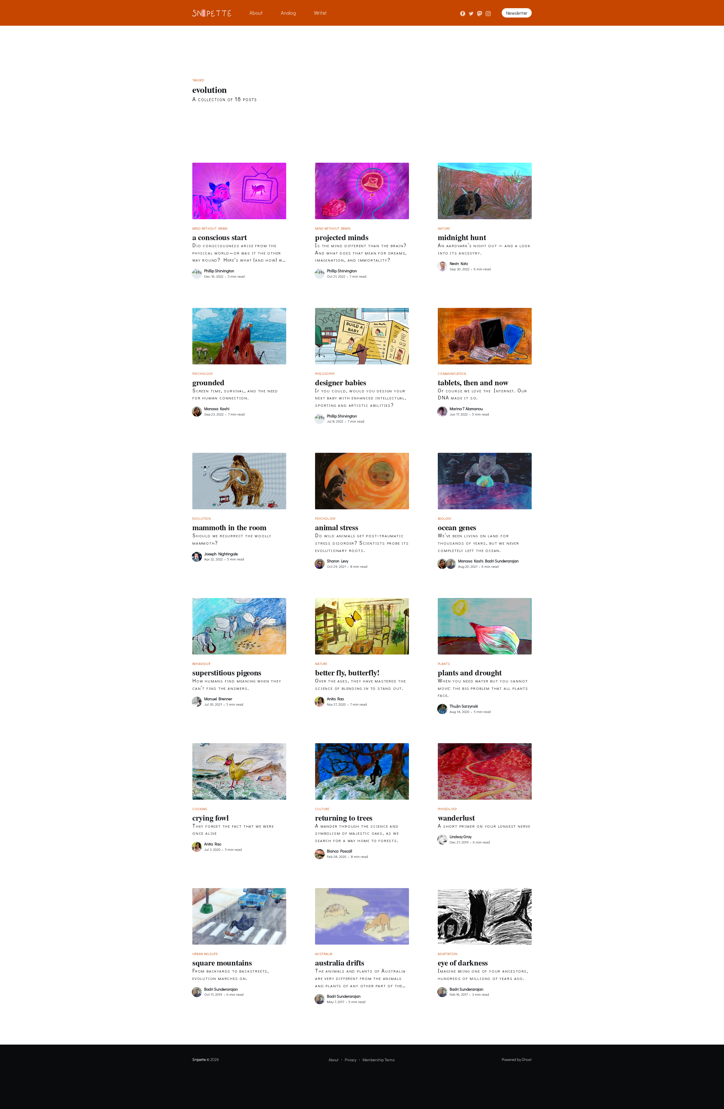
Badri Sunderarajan (502, 561)
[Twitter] (472, 12)
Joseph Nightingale (221, 553)
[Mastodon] (480, 12)
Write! (320, 12)
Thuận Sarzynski (464, 706)
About (256, 12)
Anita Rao (335, 698)
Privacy (350, 1059)
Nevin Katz (459, 263)
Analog (288, 12)
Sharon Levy (337, 561)
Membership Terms (379, 1059)
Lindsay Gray (460, 836)
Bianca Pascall (339, 851)
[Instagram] (488, 12)
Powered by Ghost (517, 1059)
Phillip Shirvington (219, 270)
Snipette (199, 1059)
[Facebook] (462, 12)
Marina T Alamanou (466, 408)
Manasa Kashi (216, 408)
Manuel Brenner (218, 698)
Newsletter (516, 13)
